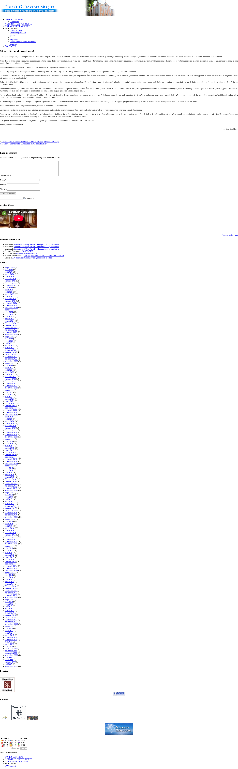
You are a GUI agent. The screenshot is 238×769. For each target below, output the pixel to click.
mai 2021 (8, 397)
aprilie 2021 (9, 399)
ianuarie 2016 (10, 535)
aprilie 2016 (9, 528)
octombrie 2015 (11, 541)
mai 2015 (8, 553)
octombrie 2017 (11, 488)
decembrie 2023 (11, 328)
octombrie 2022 (11, 359)
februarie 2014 (10, 586)
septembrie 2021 (11, 388)
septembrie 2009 (11, 655)
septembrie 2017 (11, 490)
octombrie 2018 (11, 461)
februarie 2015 (10, 559)
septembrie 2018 (11, 463)
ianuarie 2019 (10, 455)
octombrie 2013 (11, 595)
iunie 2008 (9, 660)
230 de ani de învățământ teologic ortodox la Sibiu (32, 258)
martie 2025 (9, 296)
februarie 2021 (10, 403)
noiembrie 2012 (11, 619)
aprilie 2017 (9, 501)
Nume (3, 180)
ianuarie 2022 (10, 379)
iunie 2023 (9, 341)
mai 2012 (8, 633)
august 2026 (10, 267)
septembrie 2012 (11, 624)
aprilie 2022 (9, 372)
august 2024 (10, 310)
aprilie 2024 (9, 319)
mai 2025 (8, 292)
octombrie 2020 (11, 412)
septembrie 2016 (11, 517)
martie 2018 (9, 477)
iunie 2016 (9, 524)
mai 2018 (8, 472)
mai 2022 (8, 370)
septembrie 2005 (11, 666)
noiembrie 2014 (11, 566)
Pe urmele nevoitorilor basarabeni (23, 42)
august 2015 (10, 546)
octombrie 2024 (11, 305)
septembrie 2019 (11, 437)
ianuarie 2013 (10, 615)
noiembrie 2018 (11, 459)
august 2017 (10, 492)
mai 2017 (8, 499)
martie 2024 (9, 321)
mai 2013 (8, 606)
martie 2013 (9, 611)
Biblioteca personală (18, 33)
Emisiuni (13, 44)
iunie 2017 (9, 497)
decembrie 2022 (11, 354)
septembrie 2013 (11, 597)
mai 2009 (8, 657)
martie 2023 (9, 348)
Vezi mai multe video (230, 235)
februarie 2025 (10, 299)
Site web (3, 189)
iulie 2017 (9, 495)
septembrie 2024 (11, 308)
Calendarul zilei (16, 30)
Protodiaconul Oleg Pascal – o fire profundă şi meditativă (36, 244)
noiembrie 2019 (11, 432)
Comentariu (5, 176)
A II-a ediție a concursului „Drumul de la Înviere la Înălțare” (23, 144)
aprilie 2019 (9, 448)
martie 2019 (9, 450)
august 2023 (10, 336)
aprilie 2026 (9, 274)
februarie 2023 (10, 350)
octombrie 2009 (11, 653)
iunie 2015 (9, 550)
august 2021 (10, 390)
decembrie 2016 (11, 510)
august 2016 (10, 519)
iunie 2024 (9, 314)
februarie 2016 (10, 533)
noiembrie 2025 (11, 285)
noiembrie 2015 (11, 539)
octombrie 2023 (11, 332)
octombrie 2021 (11, 385)
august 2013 (10, 599)
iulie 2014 (9, 575)
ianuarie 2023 (10, 352)
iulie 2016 (9, 521)
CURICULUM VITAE (14, 19)
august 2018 (10, 466)
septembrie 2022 (11, 361)
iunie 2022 (9, 368)
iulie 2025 (9, 287)
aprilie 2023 (9, 345)
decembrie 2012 (11, 617)
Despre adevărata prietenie (26, 253)
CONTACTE (10, 46)
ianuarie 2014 (10, 588)
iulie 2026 (9, 270)
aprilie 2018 (9, 475)
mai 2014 (8, 579)
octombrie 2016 (11, 515)
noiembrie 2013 (11, 593)
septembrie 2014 (11, 570)
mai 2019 (8, 446)
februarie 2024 (10, 323)
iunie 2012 (9, 631)
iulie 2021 (9, 392)
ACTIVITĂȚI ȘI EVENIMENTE (18, 24)
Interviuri (13, 37)
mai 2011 (8, 642)
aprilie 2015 (9, 555)
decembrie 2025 (11, 283)
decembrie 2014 (11, 564)
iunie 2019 (9, 443)
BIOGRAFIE (27, 251)
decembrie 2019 (11, 430)
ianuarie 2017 (10, 508)
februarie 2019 (10, 452)
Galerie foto (14, 22)
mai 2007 (8, 664)
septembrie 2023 (11, 334)
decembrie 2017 (11, 484)
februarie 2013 (10, 613)
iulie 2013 (9, 602)
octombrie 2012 (11, 622)
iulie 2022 (9, 365)
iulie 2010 (9, 646)
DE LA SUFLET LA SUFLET (17, 26)
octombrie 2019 (11, 435)
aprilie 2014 (9, 582)
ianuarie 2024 (10, 325)
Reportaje (13, 39)
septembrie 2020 (11, 414)
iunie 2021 (9, 394)
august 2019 (10, 439)
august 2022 (10, 363)
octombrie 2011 (11, 640)
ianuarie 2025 (10, 301)
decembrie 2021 (11, 381)
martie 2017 (9, 504)
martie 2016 (9, 530)
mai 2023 (8, 343)
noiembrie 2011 (11, 637)
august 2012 (10, 626)
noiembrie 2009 (11, 651)
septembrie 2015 (11, 544)
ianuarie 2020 (10, 428)
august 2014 (10, 573)
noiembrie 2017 (11, 486)
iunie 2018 (9, 470)
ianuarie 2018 (10, 481)
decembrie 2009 (11, 648)
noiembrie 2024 (11, 303)
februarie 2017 (10, 506)
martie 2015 (9, 557)
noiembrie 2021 (11, 383)
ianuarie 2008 (10, 662)
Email (3, 184)
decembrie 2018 (11, 457)
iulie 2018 (9, 468)
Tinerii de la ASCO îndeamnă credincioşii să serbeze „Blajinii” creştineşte (30, 142)
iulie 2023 (9, 339)
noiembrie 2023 (11, 330)
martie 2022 (9, 374)
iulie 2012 (9, 628)
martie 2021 (9, 401)
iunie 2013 (9, 604)
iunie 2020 (9, 417)
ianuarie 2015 (10, 562)
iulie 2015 (9, 548)
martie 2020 (9, 423)
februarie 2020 (10, 426)
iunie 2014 (9, 577)
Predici (12, 35)
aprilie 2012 (9, 635)
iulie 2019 (9, 441)
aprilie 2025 (9, 294)
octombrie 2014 (11, 568)
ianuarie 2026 (10, 281)
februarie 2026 (10, 279)
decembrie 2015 (11, 537)
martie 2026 (9, 276)
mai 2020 (8, 419)
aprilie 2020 (9, 421)
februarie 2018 (10, 479)
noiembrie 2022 (11, 357)
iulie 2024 (9, 312)
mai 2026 (8, 272)
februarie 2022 (10, 377)
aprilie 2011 (9, 644)
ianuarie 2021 (10, 406)
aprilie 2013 (9, 608)
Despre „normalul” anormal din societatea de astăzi (44, 256)
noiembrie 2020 (11, 410)
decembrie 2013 (11, 591)
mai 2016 (8, 526)
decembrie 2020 (11, 408)
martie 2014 (9, 584)
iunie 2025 (9, 290)
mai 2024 (8, 316)
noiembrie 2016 (11, 513)
